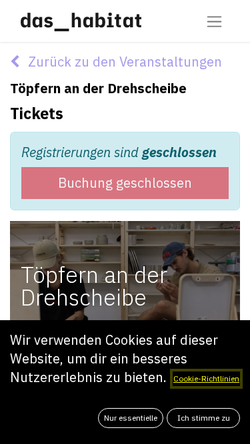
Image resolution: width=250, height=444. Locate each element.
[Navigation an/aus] (214, 21)
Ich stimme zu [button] (203, 418)
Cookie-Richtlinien (206, 378)
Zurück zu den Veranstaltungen (123, 62)
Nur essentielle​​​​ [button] (130, 418)
